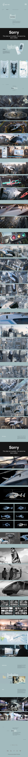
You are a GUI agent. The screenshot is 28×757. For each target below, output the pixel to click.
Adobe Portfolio (16, 754)
